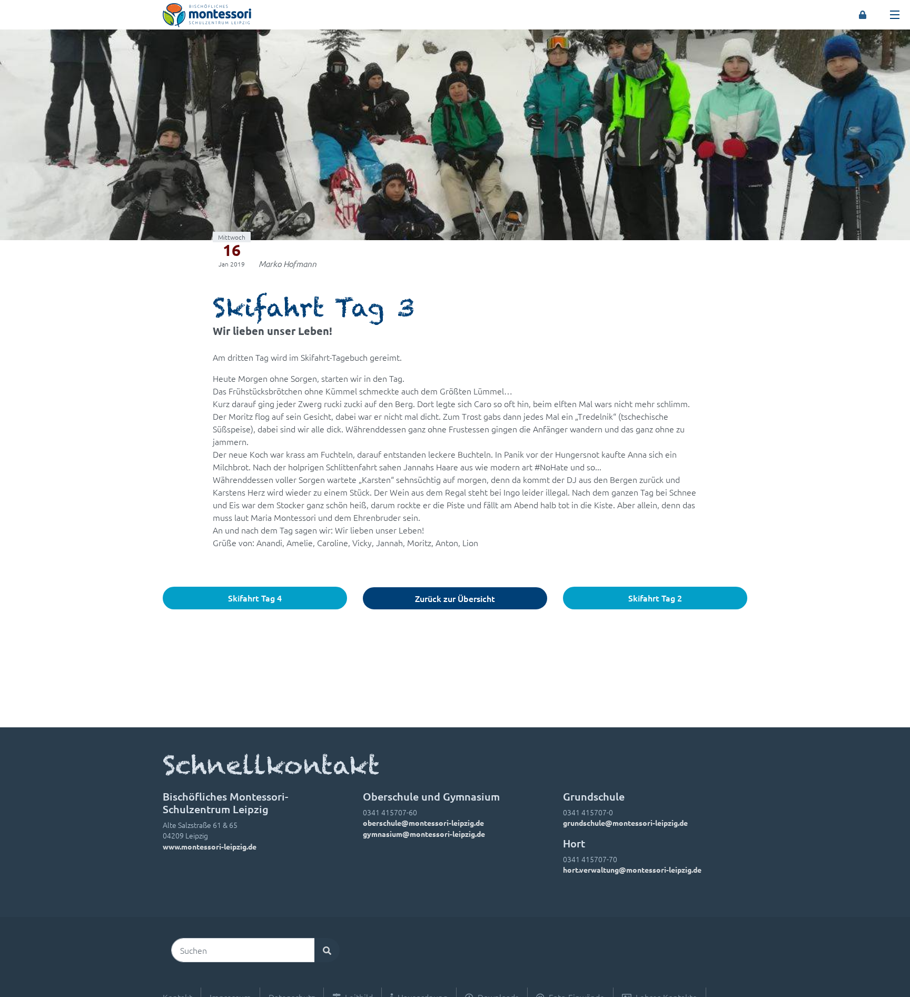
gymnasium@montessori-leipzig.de (424, 833)
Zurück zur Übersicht (455, 598)
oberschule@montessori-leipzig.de (423, 822)
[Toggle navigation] (895, 14)
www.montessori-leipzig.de (209, 846)
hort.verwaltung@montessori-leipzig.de (632, 869)
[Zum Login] (862, 14)
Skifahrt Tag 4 (255, 598)
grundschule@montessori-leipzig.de (625, 822)
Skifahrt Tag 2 (655, 598)
